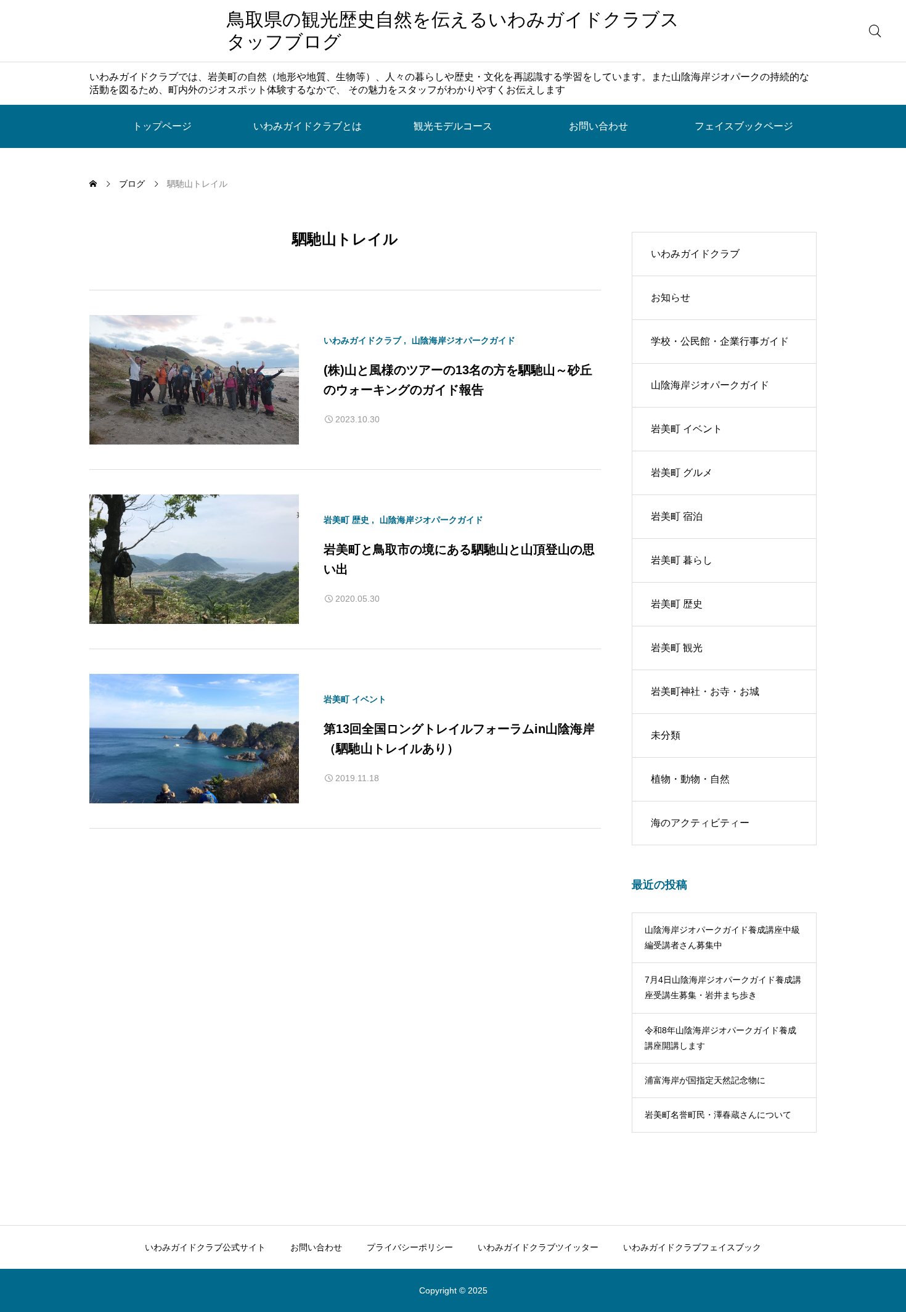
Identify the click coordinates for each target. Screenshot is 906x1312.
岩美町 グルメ (681, 472)
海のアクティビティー (700, 823)
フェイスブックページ (744, 126)
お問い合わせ (598, 126)
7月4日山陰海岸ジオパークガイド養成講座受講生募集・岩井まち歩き (723, 987)
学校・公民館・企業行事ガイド (720, 341)
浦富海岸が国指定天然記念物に (705, 1080)
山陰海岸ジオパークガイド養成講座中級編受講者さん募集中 (722, 937)
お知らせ (670, 297)
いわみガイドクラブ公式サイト (205, 1247)
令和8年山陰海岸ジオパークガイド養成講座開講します (720, 1038)
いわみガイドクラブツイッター (538, 1247)
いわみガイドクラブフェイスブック (692, 1247)
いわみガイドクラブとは (307, 126)
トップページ (162, 126)
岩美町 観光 (677, 647)
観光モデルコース (453, 126)
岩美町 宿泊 (677, 516)
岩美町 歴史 (346, 520)
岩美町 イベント (355, 699)
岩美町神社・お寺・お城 (705, 691)
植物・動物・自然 (690, 779)
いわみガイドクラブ (362, 340)
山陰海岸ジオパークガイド (463, 340)
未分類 (665, 735)
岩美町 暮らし (681, 560)
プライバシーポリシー (410, 1247)
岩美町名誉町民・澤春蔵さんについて (718, 1115)
